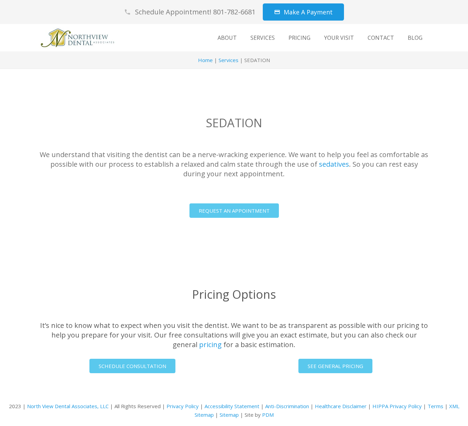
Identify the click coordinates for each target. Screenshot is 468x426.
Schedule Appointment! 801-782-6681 (195, 11)
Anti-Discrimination (287, 406)
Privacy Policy (183, 406)
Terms (435, 406)
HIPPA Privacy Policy (397, 406)
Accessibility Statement (232, 406)
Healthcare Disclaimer (341, 406)
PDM (268, 414)
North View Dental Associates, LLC (68, 406)
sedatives (334, 164)
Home (205, 60)
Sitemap (229, 414)
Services (228, 60)
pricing (210, 344)
